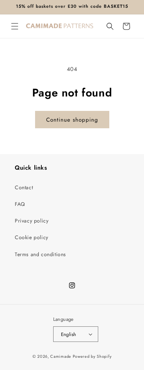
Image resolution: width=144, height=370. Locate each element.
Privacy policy (31, 220)
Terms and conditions (40, 254)
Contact (24, 187)
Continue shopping (72, 120)
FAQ (20, 204)
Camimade (60, 356)
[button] (15, 26)
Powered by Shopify (92, 356)
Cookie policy (31, 237)
